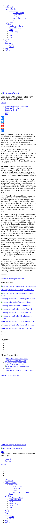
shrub (7, 112)
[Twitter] (18, 121)
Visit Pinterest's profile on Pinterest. (13, 445)
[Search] (1, 334)
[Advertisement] (18, 71)
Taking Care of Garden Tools (15, 364)
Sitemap (8, 461)
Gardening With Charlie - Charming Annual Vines (18, 299)
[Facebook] (18, 118)
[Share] (18, 130)
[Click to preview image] (10, 93)
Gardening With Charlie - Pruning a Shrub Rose (17, 290)
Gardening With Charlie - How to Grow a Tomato (18, 321)
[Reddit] (18, 127)
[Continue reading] (16, 359)
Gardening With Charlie (13, 108)
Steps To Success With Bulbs (15, 361)
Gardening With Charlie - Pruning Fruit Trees (16, 328)
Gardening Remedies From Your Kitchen (15, 306)
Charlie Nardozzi (11, 110)
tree (6, 114)
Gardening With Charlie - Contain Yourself (16, 313)
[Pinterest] (18, 124)
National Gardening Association (16, 106)
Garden (3, 103)
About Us (8, 459)
